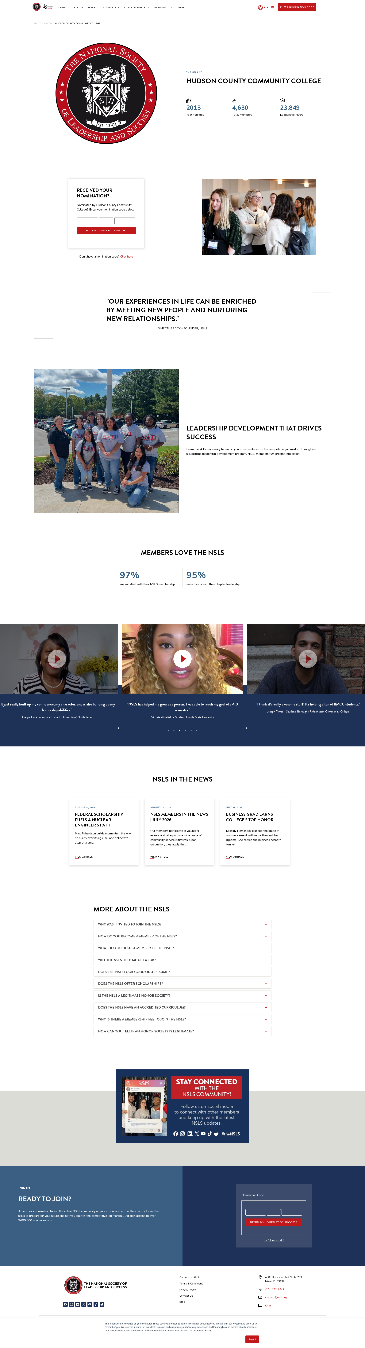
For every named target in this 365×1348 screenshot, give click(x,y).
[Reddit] (102, 1304)
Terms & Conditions (191, 1283)
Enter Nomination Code (297, 7)
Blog (182, 1302)
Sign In (269, 7)
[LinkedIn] (77, 1304)
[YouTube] (89, 1304)
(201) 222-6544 (274, 1289)
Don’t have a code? (274, 1240)
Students (109, 7)
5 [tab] (191, 730)
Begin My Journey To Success (106, 230)
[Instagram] (71, 1304)
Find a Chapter (84, 7)
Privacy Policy (187, 1289)
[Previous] (122, 728)
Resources (162, 7)
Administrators (135, 7)
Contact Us (186, 1296)
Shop (181, 7)
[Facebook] (65, 1304)
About (62, 7)
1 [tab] (168, 730)
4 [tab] (185, 730)
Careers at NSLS (189, 1277)
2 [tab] (174, 730)
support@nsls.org (276, 1297)
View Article (84, 857)
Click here (126, 257)
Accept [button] (252, 1339)
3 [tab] (180, 730)
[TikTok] (96, 1304)
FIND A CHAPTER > (44, 23)
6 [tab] (197, 730)
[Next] (243, 728)
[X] (83, 1304)
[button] (182, 659)
